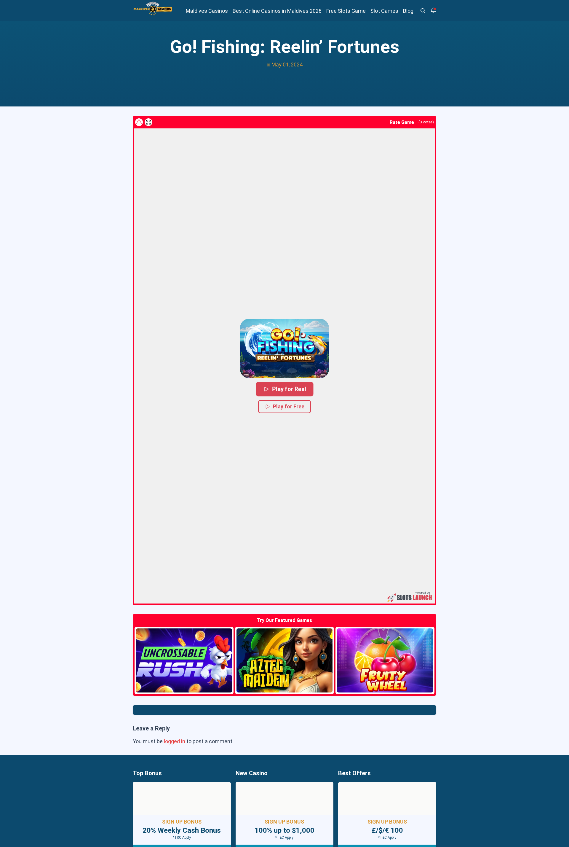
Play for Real (289, 389)
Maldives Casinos (207, 11)
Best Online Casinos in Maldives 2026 (277, 11)
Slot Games (384, 11)
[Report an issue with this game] (139, 122)
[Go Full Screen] (148, 122)
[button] (284, 348)
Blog (408, 11)
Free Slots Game (346, 11)
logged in (174, 741)
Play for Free (288, 406)
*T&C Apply (182, 837)
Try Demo (184, 660)
